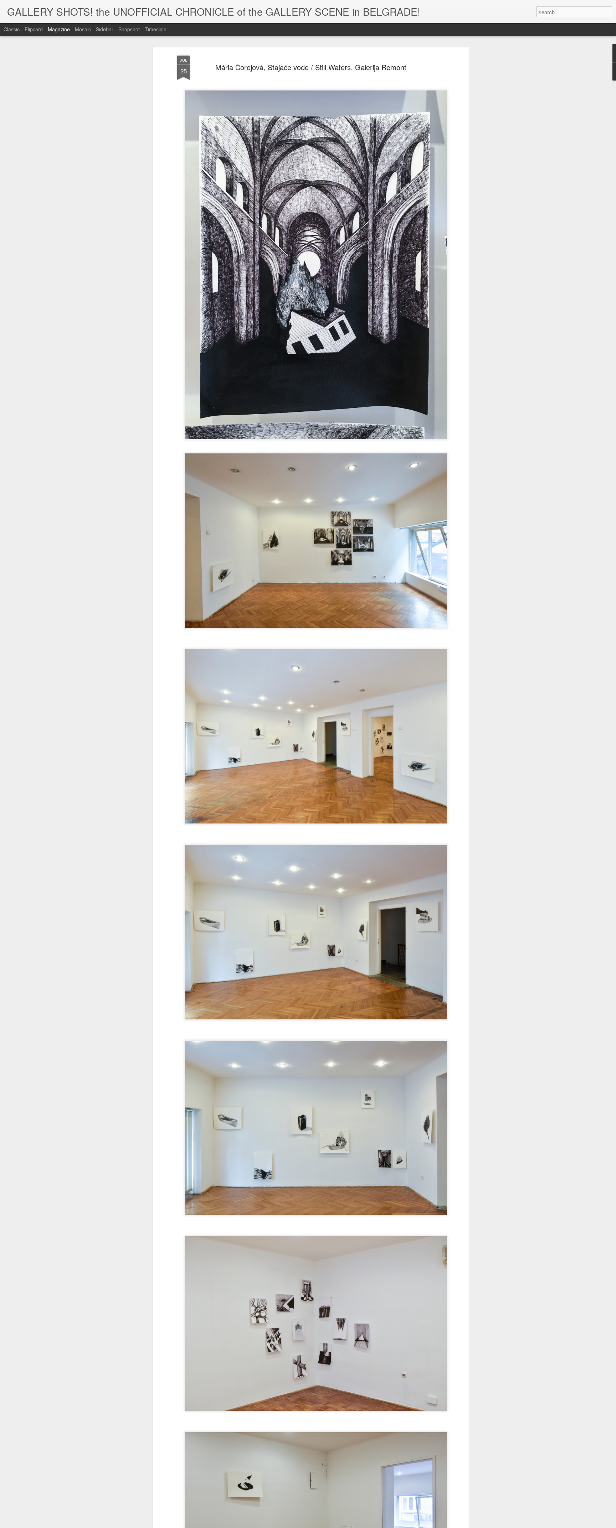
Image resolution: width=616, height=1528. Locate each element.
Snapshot (129, 29)
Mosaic (83, 29)
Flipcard (34, 29)
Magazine (59, 29)
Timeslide (155, 29)
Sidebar (104, 29)
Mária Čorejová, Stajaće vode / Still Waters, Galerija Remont (310, 67)
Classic (12, 29)
